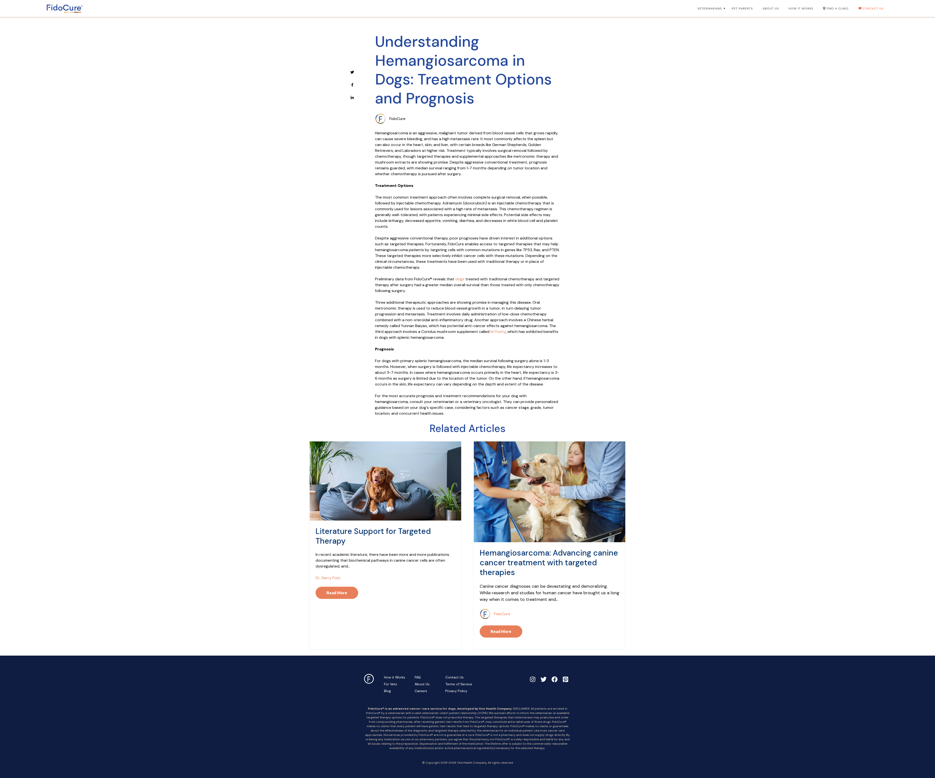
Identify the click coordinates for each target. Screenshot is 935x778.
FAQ (418, 677)
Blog (387, 691)
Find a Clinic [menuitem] (838, 8)
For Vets (390, 684)
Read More (337, 592)
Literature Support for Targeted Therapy (373, 536)
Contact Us (454, 677)
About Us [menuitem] (771, 8)
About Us (422, 684)
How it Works (394, 677)
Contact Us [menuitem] (873, 8)
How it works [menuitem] (801, 8)
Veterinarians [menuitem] (709, 8)
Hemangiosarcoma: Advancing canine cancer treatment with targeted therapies (549, 562)
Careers (421, 691)
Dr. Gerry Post (328, 577)
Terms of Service (458, 684)
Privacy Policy (456, 691)
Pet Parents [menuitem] (742, 8)
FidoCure (397, 118)
